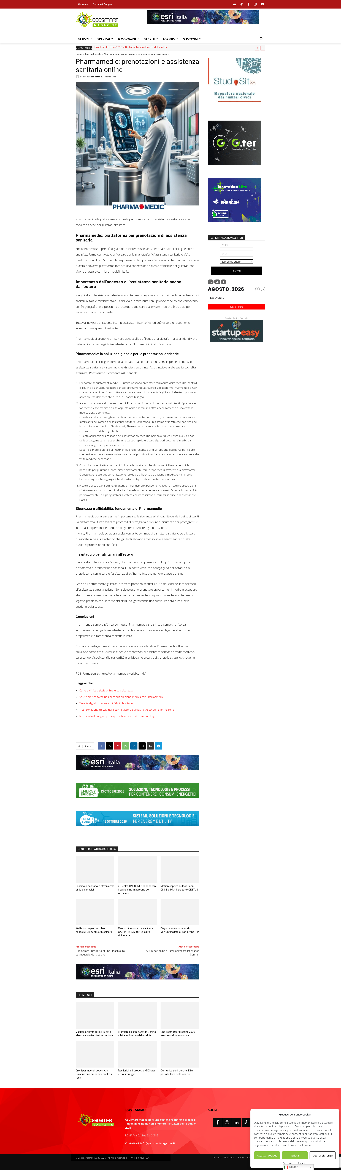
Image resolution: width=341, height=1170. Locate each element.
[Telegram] (158, 746)
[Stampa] (150, 746)
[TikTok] (246, 1122)
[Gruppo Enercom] (234, 225)
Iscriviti (237, 270)
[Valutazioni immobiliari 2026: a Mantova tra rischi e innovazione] (95, 1015)
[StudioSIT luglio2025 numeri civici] (234, 105)
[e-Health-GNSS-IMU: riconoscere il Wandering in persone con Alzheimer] (137, 869)
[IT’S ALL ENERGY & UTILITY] (137, 829)
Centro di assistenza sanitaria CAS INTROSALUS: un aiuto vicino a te (135, 932)
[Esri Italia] (203, 27)
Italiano (293, 1166)
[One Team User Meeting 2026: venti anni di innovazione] (180, 1015)
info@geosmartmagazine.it (157, 1143)
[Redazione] (78, 76)
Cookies (287, 1163)
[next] (263, 48)
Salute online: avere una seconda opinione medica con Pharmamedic (121, 697)
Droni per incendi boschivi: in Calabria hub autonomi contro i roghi (94, 1074)
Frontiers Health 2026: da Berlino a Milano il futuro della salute (130, 47)
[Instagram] (255, 4)
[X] (109, 746)
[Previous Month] (257, 289)
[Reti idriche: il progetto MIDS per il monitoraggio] (137, 1054)
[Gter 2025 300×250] (234, 167)
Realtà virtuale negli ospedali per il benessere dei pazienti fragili (117, 716)
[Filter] (217, 281)
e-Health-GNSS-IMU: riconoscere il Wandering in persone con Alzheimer (137, 889)
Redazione (96, 76)
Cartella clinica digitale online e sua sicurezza (106, 690)
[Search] (210, 281)
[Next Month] (263, 289)
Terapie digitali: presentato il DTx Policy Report (107, 703)
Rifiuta (295, 1155)
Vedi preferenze (323, 1155)
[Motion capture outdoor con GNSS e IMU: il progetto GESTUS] (180, 869)
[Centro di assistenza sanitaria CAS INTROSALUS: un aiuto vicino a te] (137, 912)
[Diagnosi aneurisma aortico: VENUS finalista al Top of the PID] (180, 912)
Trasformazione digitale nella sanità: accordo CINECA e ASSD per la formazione (126, 709)
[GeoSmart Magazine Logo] (96, 1120)
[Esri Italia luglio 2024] (137, 773)
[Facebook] (248, 4)
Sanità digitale (93, 54)
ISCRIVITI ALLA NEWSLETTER (226, 237)
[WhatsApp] (125, 746)
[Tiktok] (241, 4)
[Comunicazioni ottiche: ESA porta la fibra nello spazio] (180, 1054)
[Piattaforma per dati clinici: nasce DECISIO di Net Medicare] (95, 912)
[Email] (142, 746)
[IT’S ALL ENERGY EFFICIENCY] (137, 801)
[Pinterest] (117, 746)
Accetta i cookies (267, 1155)
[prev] (257, 48)
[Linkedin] (234, 4)
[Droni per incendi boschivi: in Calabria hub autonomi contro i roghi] (95, 1054)
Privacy (301, 1163)
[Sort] (223, 281)
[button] (261, 38)
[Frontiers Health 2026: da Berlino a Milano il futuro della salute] (137, 1015)
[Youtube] (262, 4)
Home (79, 54)
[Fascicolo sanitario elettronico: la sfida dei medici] (95, 869)
